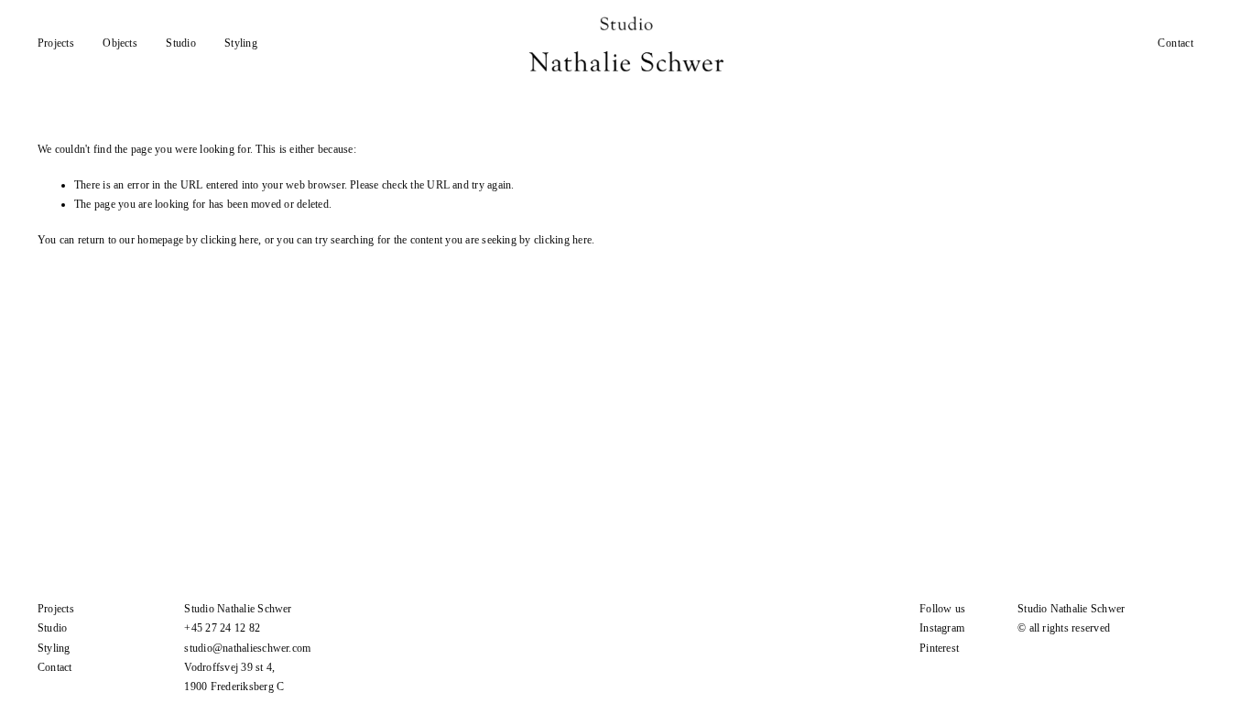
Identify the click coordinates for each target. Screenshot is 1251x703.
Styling (240, 43)
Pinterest (939, 648)
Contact (1175, 43)
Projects (56, 43)
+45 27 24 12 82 (222, 628)
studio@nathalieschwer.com (247, 648)
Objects (120, 43)
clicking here (229, 239)
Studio (180, 43)
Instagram (941, 628)
